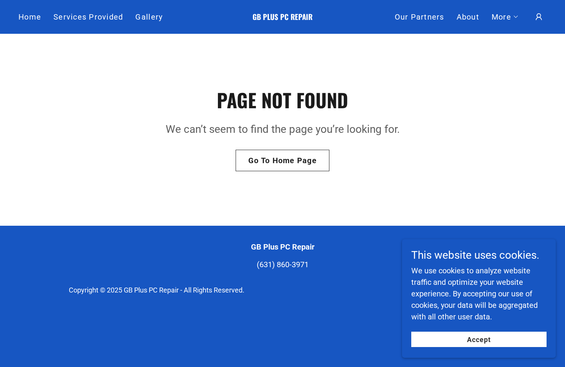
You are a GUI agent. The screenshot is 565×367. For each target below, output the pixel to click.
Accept (479, 340)
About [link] (468, 16)
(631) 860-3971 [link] (283, 264)
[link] (282, 17)
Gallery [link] (149, 16)
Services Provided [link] (88, 16)
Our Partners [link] (419, 16)
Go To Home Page (282, 160)
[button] (505, 16)
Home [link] (29, 16)
